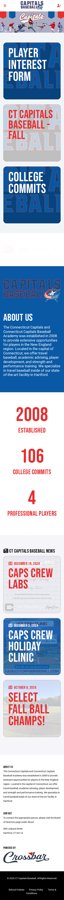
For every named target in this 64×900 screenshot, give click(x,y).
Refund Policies (16, 889)
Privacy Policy (36, 889)
